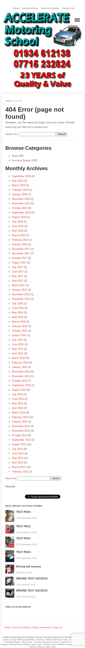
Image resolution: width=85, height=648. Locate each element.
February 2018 (20, 239)
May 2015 (17, 348)
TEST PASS (23, 511)
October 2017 (19, 258)
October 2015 (19, 330)
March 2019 (18, 185)
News (15, 155)
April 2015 (17, 353)
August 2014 (19, 389)
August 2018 (19, 217)
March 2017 (18, 285)
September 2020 (21, 176)
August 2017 (19, 262)
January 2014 (19, 421)
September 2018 (21, 212)
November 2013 (21, 430)
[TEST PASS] (9, 516)
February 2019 (20, 189)
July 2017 (17, 267)
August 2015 (19, 335)
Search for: (11, 134)
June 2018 (18, 226)
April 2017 (17, 280)
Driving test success (28, 566)
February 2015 (20, 362)
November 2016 (21, 298)
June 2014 (18, 398)
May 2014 (17, 403)
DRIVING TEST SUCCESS (32, 578)
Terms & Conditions (21, 627)
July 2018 (17, 221)
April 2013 (17, 462)
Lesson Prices (30, 8)
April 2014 (17, 408)
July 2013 (17, 448)
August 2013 (19, 444)
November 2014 (21, 376)
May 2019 (17, 180)
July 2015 (17, 339)
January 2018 (19, 244)
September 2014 (21, 385)
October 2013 (19, 435)
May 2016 (17, 312)
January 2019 (19, 194)
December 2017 (21, 248)
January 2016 (19, 326)
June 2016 (18, 308)
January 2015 (19, 367)
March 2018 (18, 235)
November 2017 (21, 253)
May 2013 (17, 458)
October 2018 (19, 208)
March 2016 (18, 321)
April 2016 (17, 317)
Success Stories (50, 8)
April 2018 (17, 230)
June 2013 (18, 453)
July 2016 (17, 303)
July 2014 (17, 394)
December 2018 (21, 198)
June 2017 (18, 271)
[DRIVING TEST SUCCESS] (9, 581)
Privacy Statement (41, 627)
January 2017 (19, 289)
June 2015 (18, 344)
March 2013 (18, 467)
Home (16, 8)
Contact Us (68, 8)
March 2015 (18, 358)
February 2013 (20, 471)
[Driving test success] (9, 569)
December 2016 (21, 294)
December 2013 (21, 426)
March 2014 (18, 412)
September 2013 (21, 439)
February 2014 (20, 417)
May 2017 (17, 276)
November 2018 (21, 203)
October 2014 (19, 380)
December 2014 (21, 371)
